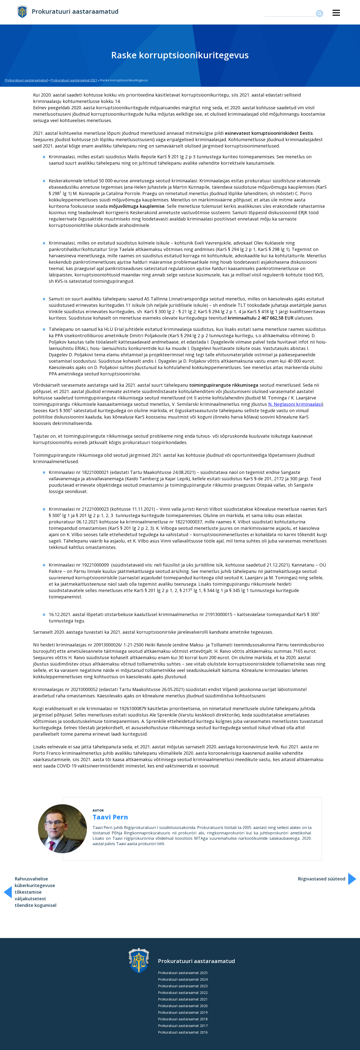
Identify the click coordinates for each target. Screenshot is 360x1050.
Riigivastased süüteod (321, 879)
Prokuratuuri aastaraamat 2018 (183, 1019)
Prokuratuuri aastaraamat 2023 (183, 986)
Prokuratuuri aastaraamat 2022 (183, 992)
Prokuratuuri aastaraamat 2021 (74, 80)
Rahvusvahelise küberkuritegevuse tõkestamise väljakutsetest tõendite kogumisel (36, 892)
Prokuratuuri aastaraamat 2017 (183, 1025)
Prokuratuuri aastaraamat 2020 (183, 1005)
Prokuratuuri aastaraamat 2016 (183, 1032)
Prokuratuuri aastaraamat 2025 (183, 972)
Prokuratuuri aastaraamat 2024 (183, 979)
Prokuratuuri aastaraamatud (75, 11)
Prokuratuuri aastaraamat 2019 (183, 1012)
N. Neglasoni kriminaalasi (295, 404)
